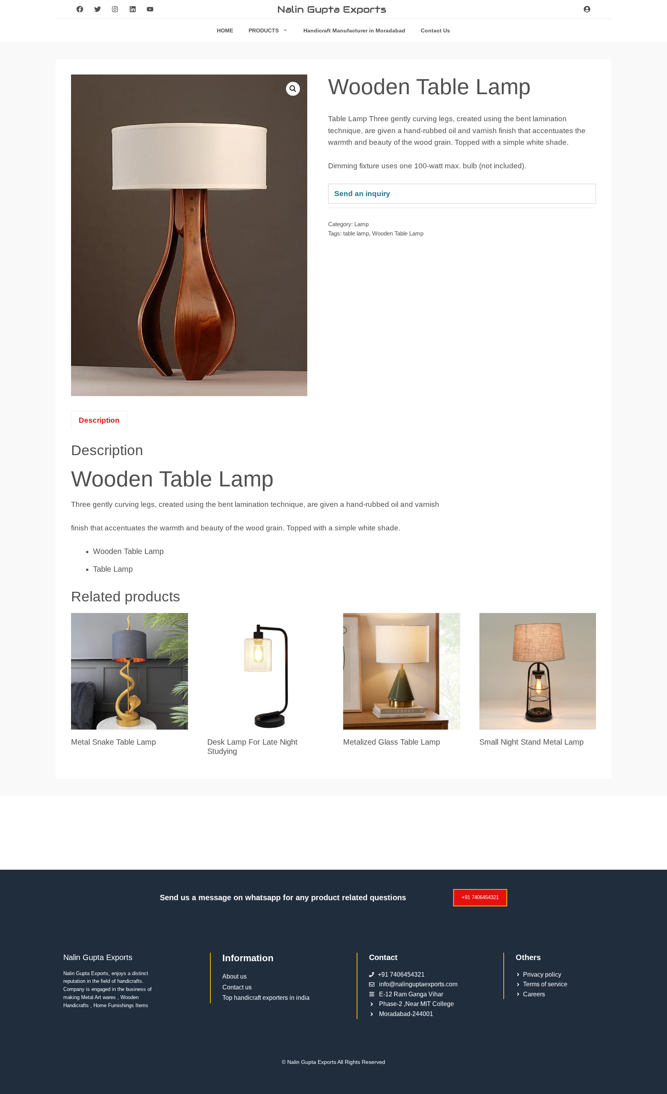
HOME (225, 30)
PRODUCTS (264, 30)
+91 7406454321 (480, 897)
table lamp (356, 233)
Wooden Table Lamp (397, 233)
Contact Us (435, 30)
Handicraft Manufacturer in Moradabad (354, 30)
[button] (293, 89)
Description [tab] (99, 420)
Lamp (361, 224)
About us (234, 976)
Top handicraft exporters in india (266, 997)
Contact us (237, 987)
